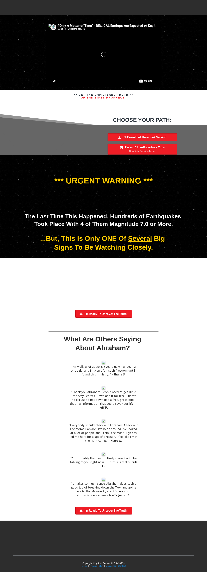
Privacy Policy (96, 566)
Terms (84, 566)
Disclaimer (110, 566)
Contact (122, 566)
